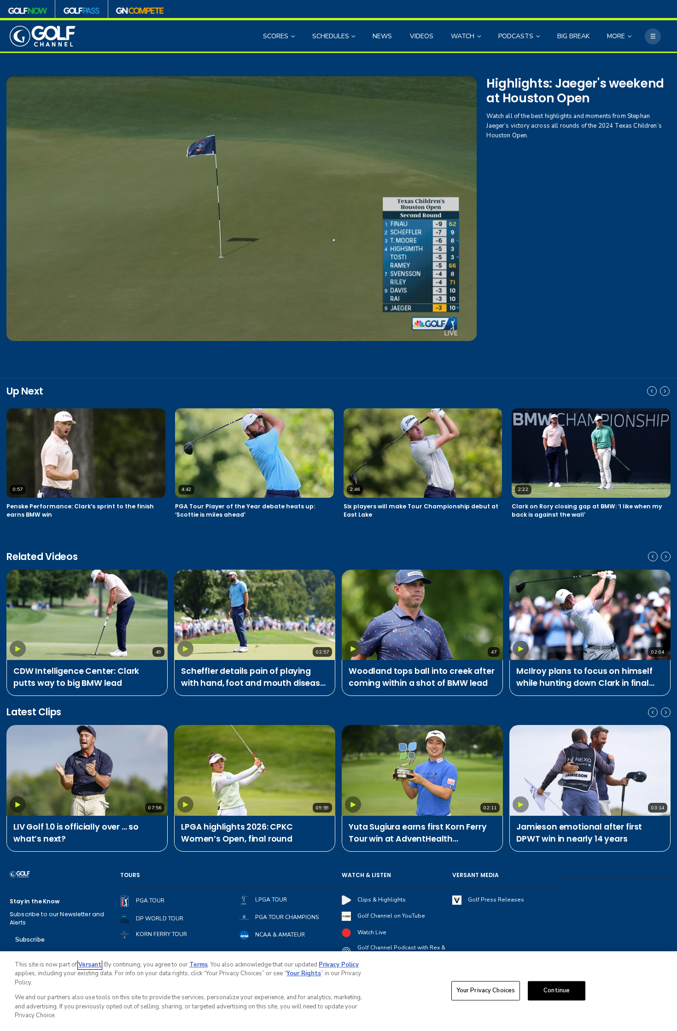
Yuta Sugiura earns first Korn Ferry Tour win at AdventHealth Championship (417, 833)
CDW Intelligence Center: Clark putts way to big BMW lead (76, 677)
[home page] (43, 36)
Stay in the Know (34, 901)
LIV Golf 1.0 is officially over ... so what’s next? (76, 832)
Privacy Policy (339, 964)
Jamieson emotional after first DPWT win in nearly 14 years (579, 832)
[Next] (665, 391)
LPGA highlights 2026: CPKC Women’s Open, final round (237, 832)
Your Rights (303, 973)
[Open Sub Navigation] (294, 36)
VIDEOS (421, 36)
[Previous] (652, 391)
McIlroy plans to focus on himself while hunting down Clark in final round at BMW (584, 677)
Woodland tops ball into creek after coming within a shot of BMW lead (421, 677)
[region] (338, 991)
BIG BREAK (573, 36)
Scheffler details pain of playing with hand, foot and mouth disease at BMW (253, 677)
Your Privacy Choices (485, 990)
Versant (89, 964)
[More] (653, 36)
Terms (198, 964)
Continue (556, 990)
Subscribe (30, 939)
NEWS (382, 36)
